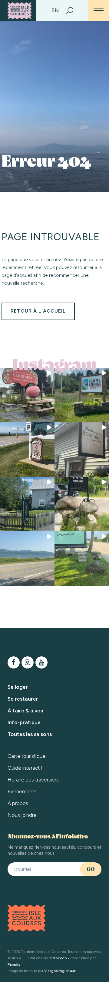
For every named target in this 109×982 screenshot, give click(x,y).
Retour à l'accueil (38, 311)
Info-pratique (24, 722)
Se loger (18, 687)
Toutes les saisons (30, 734)
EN (55, 10)
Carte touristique (26, 756)
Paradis (14, 964)
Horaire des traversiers (33, 780)
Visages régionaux (60, 971)
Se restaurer (23, 699)
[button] (27, 395)
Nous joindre (22, 815)
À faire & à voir (26, 711)
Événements (22, 791)
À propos (18, 803)
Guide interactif (25, 768)
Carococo (58, 958)
